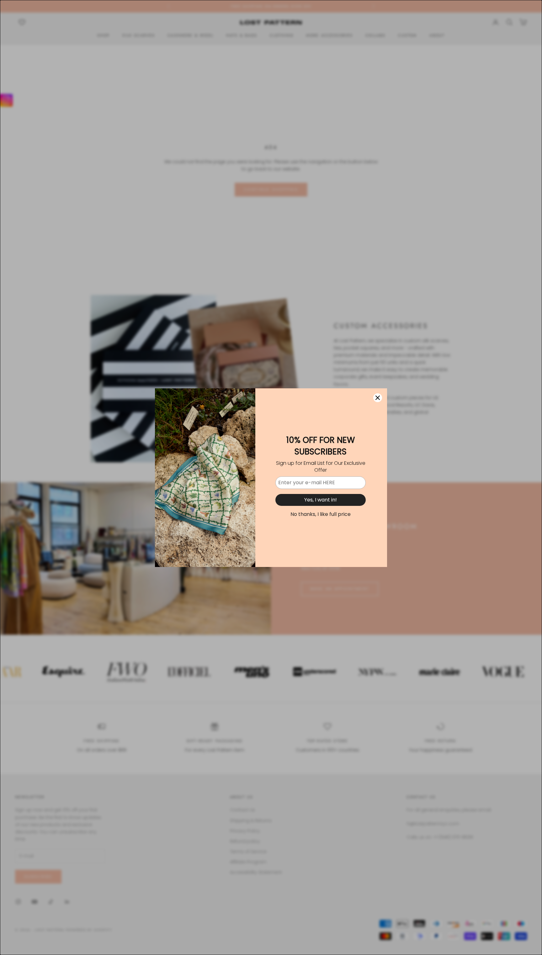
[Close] (377, 397)
